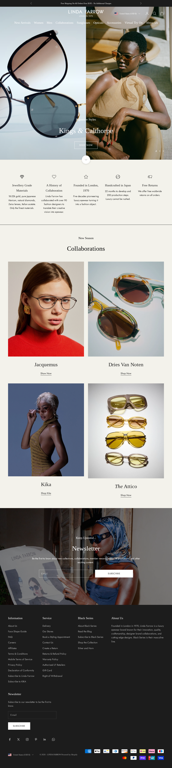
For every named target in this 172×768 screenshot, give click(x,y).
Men (49, 22)
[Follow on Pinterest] (36, 739)
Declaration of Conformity (21, 670)
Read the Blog (85, 631)
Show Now (46, 373)
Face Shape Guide (17, 631)
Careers (12, 642)
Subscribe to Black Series (90, 637)
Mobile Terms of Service (20, 659)
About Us (152, 22)
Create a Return (50, 648)
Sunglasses (83, 22)
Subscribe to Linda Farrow (21, 676)
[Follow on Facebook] (9, 739)
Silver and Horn (86, 648)
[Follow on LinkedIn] (44, 739)
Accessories (114, 22)
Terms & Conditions (18, 653)
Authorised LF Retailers (53, 665)
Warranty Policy (50, 659)
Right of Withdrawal (52, 676)
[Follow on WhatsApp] (53, 739)
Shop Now (86, 95)
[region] (86, 83)
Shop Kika (46, 493)
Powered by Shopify (69, 755)
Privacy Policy (15, 665)
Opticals (98, 22)
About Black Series (87, 626)
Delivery (46, 626)
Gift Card (47, 670)
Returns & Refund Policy (54, 653)
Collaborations (64, 22)
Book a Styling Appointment (56, 637)
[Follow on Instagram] (27, 739)
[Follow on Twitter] (18, 739)
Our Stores (47, 631)
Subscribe (114, 573)
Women (38, 22)
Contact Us (47, 642)
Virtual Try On (134, 22)
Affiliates (12, 648)
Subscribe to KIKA (17, 681)
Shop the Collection (87, 642)
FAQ (10, 637)
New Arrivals (22, 22)
